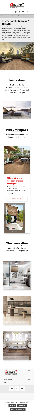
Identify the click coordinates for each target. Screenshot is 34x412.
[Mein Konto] (30, 11)
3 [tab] (21, 366)
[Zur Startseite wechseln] (17, 5)
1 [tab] (16, 366)
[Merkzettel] (27, 11)
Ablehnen (12, 405)
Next (33, 312)
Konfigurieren (22, 405)
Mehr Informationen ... (24, 402)
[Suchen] (12, 11)
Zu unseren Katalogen (16, 198)
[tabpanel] (17, 312)
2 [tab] (18, 366)
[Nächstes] (29, 110)
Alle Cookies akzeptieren (17, 409)
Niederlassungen (8, 379)
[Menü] (3, 11)
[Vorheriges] (4, 110)
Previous (1, 312)
